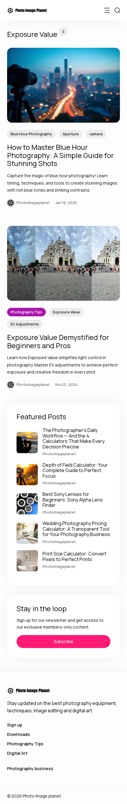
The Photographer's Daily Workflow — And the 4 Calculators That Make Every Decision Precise (74, 438)
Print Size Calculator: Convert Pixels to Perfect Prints (74, 556)
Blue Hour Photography (31, 134)
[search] (117, 10)
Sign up (14, 725)
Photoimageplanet (59, 453)
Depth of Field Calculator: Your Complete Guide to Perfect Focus (75, 470)
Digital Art (17, 753)
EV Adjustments (25, 324)
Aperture (71, 134)
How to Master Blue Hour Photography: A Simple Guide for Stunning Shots (60, 155)
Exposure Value (66, 312)
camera (96, 134)
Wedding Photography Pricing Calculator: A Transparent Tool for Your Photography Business (76, 528)
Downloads (18, 734)
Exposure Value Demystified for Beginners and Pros (58, 341)
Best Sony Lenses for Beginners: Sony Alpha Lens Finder (73, 499)
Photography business (30, 768)
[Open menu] (107, 10)
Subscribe (63, 641)
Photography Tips (26, 312)
